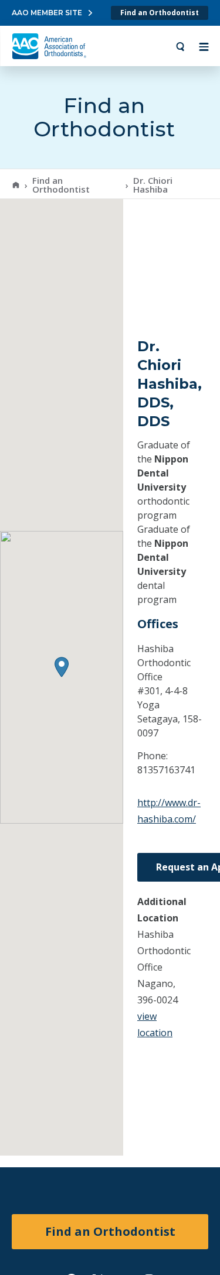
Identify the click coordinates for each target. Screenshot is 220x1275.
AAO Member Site (47, 12)
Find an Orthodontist (159, 13)
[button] (61, 667)
